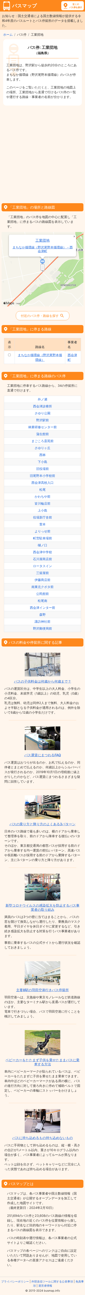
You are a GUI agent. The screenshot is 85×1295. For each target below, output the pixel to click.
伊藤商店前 (42, 580)
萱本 (42, 524)
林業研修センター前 (42, 427)
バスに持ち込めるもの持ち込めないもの (42, 1138)
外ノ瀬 (42, 399)
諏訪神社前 (42, 621)
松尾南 (42, 601)
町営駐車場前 (42, 538)
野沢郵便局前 (42, 628)
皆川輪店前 (42, 503)
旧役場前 (42, 469)
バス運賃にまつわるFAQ (42, 755)
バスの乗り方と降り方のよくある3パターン (42, 824)
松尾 (42, 490)
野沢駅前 (42, 420)
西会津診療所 (42, 406)
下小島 (42, 462)
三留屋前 (42, 573)
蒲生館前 (42, 434)
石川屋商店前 (42, 559)
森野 (42, 615)
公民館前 (42, 594)
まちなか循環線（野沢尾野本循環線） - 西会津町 (42, 249)
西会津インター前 (42, 608)
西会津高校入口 (42, 483)
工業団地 (42, 240)
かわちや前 (42, 496)
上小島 (42, 510)
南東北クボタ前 (42, 587)
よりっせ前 (42, 531)
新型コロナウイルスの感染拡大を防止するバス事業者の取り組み (42, 907)
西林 (42, 455)
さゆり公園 (42, 413)
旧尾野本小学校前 (42, 476)
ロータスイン (42, 566)
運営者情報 (45, 1285)
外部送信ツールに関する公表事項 (52, 1281)
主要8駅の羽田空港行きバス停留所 (42, 990)
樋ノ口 (42, 545)
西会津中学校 (42, 552)
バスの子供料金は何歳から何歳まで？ (42, 681)
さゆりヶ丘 (42, 448)
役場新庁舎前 (42, 517)
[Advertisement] (42, 153)
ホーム (8, 35)
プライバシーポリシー (15, 1281)
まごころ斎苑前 (42, 441)
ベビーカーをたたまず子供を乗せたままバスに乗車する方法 (42, 1062)
